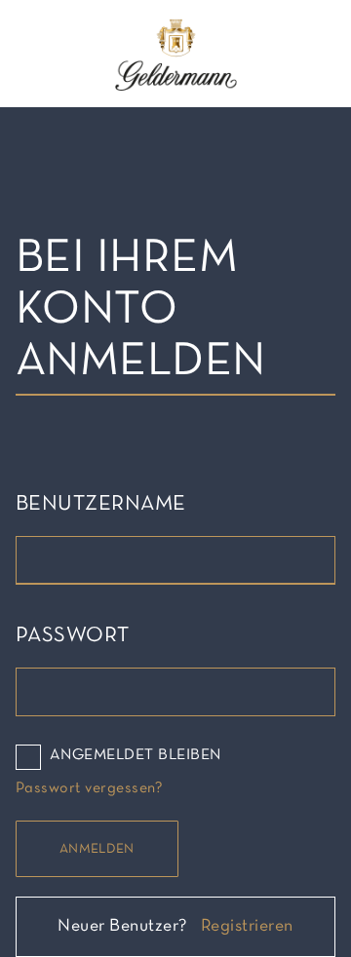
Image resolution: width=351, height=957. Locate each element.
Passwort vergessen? (89, 788)
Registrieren (247, 926)
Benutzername (101, 504)
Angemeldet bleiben (135, 755)
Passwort (73, 636)
